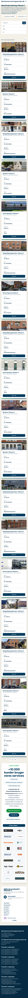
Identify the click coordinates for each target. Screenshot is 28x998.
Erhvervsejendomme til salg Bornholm (9, 962)
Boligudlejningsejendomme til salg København (11, 988)
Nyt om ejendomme (5, 943)
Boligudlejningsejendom (6, 971)
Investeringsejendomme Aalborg (8, 991)
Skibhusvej (6, 912)
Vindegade (6, 907)
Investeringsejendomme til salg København (11, 983)
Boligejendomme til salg (6, 980)
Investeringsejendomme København (9, 992)
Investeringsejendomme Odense (8, 981)
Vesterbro (6, 914)
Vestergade (6, 903)
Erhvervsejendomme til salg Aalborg (9, 954)
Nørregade (6, 908)
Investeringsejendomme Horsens (8, 973)
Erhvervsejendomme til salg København (10, 949)
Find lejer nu (14, 815)
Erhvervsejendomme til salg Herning (9, 970)
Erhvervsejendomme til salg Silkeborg (9, 959)
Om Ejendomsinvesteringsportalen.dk (9, 941)
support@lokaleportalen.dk (7, 935)
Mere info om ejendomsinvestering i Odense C (9, 12)
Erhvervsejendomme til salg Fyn (8, 968)
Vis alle (14, 920)
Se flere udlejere (14, 825)
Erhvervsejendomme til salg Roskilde (9, 978)
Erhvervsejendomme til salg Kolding (9, 960)
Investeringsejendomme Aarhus (8, 972)
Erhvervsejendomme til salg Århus (9, 961)
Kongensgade (7, 905)
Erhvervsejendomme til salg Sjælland (9, 950)
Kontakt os (3, 944)
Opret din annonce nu (14, 810)
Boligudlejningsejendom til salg (8, 982)
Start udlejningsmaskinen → (14, 819)
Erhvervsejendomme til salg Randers (9, 964)
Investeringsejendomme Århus (8, 993)
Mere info (14, 77)
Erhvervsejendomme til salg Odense (9, 951)
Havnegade (6, 910)
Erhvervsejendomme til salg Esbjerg (9, 952)
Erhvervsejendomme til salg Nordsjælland (10, 989)
